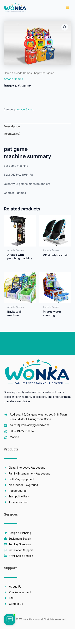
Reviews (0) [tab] (12, 134)
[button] (64, 27)
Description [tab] (12, 126)
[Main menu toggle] (67, 7)
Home (7, 72)
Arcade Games (23, 72)
